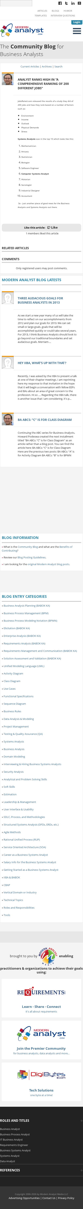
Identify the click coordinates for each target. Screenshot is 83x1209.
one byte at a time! (41, 1095)
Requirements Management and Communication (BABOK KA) (40, 651)
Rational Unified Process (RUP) (22, 839)
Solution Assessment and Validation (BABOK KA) (32, 658)
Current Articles (30, 66)
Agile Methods (12, 832)
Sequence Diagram (15, 703)
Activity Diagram (13, 673)
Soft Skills (9, 787)
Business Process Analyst (15, 1134)
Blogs (55, 10)
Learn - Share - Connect (41, 1006)
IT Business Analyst (11, 1139)
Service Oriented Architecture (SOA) (25, 847)
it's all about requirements (41, 1011)
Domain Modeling (14, 756)
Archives (47, 66)
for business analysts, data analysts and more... (41, 1053)
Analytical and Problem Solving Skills (25, 779)
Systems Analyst (10, 1156)
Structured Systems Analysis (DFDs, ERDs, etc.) (31, 824)
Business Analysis (14, 749)
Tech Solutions (41, 1090)
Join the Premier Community (41, 1048)
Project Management (16, 726)
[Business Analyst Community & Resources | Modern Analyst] (22, 30)
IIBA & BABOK (12, 877)
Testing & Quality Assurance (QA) (23, 734)
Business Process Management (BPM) (26, 613)
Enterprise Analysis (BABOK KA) (22, 636)
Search (58, 66)
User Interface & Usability (19, 809)
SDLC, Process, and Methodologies (24, 817)
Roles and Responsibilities (19, 907)
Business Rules (12, 711)
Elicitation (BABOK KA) (17, 628)
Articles (42, 10)
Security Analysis (14, 772)
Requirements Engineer (14, 1145)
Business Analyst (10, 1129)
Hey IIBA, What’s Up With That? (42, 363)
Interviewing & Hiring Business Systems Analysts (32, 764)
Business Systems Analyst (15, 1150)
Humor (68, 10)
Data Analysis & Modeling (19, 719)
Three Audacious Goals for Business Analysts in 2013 (40, 300)
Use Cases (10, 688)
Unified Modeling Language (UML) (24, 666)
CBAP (7, 885)
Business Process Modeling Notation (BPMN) (30, 620)
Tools (7, 915)
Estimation (10, 794)
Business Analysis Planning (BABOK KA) (27, 605)
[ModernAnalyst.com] (41, 1033)
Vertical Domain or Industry (20, 892)
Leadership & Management (20, 802)
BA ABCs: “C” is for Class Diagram (45, 420)
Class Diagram (12, 681)
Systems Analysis (14, 741)
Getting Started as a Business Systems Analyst (31, 870)
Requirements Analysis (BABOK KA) (24, 643)
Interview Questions (63, 15)
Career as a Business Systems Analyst (26, 855)
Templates (41, 15)
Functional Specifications (18, 696)
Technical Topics (13, 900)
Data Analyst (7, 1161)
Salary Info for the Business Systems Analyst (30, 862)
